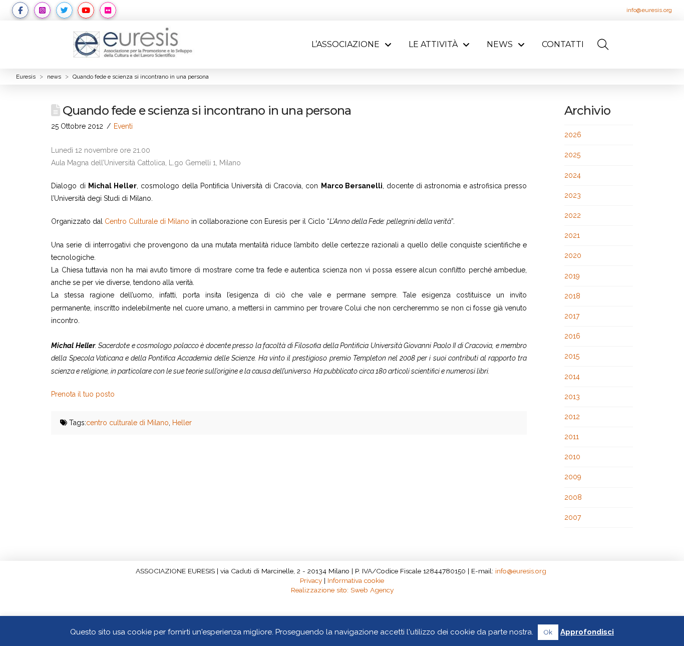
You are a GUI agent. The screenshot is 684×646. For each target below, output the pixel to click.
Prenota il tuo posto (83, 394)
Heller (182, 423)
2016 (572, 336)
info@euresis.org (649, 10)
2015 (571, 356)
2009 (572, 477)
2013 (572, 397)
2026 (572, 135)
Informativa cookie (355, 580)
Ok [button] (548, 632)
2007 (572, 517)
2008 (573, 497)
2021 (572, 235)
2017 (571, 316)
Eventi (123, 126)
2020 (572, 255)
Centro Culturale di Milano (147, 221)
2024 (572, 175)
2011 (571, 437)
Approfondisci (587, 631)
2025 (572, 155)
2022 (572, 215)
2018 (572, 296)
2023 (572, 195)
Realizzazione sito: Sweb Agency (342, 590)
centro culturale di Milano (127, 423)
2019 (572, 276)
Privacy (311, 580)
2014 (572, 377)
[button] (603, 45)
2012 (572, 417)
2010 (572, 457)
